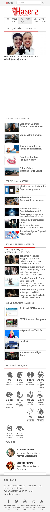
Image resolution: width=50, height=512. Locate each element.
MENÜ (10, 3)
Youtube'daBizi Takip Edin (25, 507)
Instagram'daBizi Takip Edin (33, 507)
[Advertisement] (25, 89)
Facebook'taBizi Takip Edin (8, 507)
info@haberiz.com (12, 494)
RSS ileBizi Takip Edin (41, 507)
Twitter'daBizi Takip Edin (16, 507)
